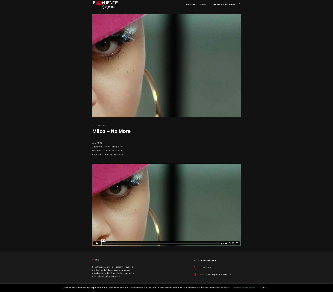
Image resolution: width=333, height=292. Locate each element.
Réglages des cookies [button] (244, 287)
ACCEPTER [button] (264, 288)
